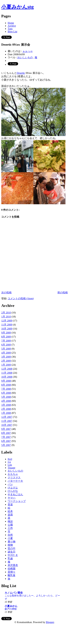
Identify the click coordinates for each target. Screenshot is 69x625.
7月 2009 (6, 340)
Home (11, 23)
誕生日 (11, 551)
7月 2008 (6, 388)
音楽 (10, 504)
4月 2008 (6, 401)
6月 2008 (6, 393)
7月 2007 (6, 437)
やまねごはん (15, 494)
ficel (10, 459)
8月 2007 (6, 433)
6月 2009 (6, 344)
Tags (10, 28)
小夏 (10, 538)
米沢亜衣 (13, 565)
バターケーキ (15, 481)
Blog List (12, 31)
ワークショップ (17, 501)
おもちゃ (13, 474)
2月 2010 (6, 312)
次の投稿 (6, 292)
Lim (10, 464)
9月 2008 (6, 380)
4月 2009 (6, 352)
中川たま (13, 555)
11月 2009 (6, 324)
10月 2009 (6, 328)
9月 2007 (6, 429)
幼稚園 (11, 568)
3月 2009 (6, 356)
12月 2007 (6, 417)
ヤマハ (11, 497)
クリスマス (14, 477)
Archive (12, 25)
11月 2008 (6, 372)
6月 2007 (6, 441)
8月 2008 (6, 384)
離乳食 (11, 575)
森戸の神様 (11, 608)
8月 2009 (6, 336)
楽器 (10, 514)
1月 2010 (6, 316)
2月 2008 (6, 409)
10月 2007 (6, 425)
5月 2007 (6, 445)
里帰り (11, 572)
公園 (10, 524)
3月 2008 (6, 405)
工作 (10, 528)
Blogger (50, 622)
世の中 (11, 548)
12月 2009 (6, 320)
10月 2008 (6, 376)
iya (9, 462)
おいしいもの (25, 57)
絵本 (10, 511)
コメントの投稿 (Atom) (21, 298)
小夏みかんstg (17, 7)
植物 (10, 545)
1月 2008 (6, 413)
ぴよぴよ (13, 487)
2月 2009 (6, 360)
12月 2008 (6, 368)
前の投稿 (62, 292)
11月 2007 (6, 421)
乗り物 (11, 541)
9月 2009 (6, 332)
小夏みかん (11, 606)
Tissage (11, 467)
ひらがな (13, 491)
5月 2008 (6, 397)
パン (10, 484)
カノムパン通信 (14, 592)
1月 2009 (6, 364)
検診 (10, 521)
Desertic (21, 73)
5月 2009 (6, 348)
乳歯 (10, 558)
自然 (10, 534)
